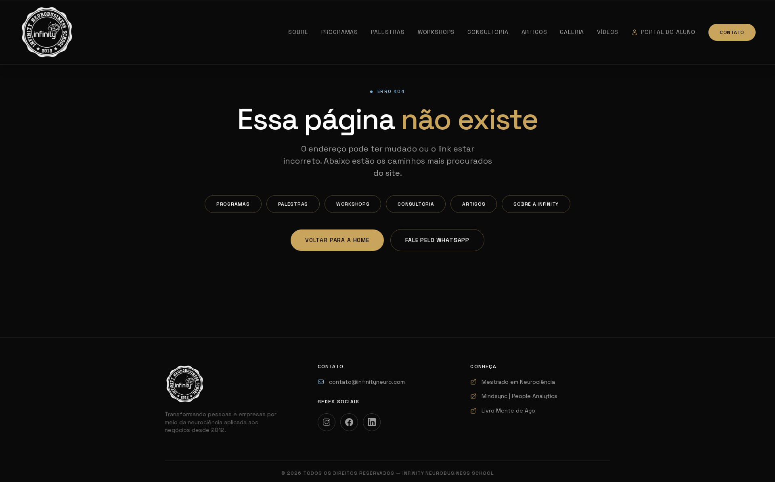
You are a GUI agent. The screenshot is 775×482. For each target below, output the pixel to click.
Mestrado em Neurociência (518, 381)
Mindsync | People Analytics (519, 396)
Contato (732, 32)
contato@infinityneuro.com (367, 381)
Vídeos (607, 32)
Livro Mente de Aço (508, 410)
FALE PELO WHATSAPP (437, 240)
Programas (339, 32)
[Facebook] (349, 422)
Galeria (572, 32)
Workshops (436, 32)
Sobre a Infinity (536, 204)
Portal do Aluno (668, 32)
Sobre (298, 32)
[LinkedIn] (372, 422)
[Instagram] (326, 422)
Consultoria (487, 32)
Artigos (534, 32)
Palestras (388, 32)
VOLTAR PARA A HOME (337, 240)
